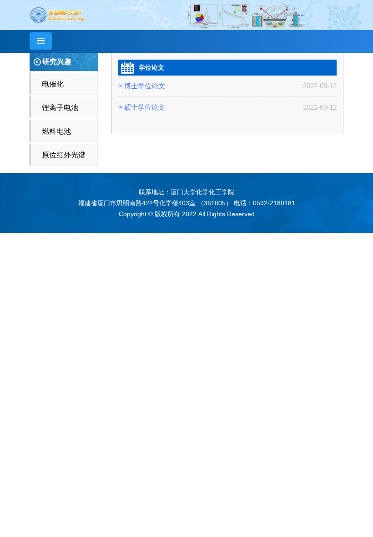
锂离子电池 (60, 107)
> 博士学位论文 (141, 86)
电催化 (53, 84)
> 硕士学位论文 (141, 107)
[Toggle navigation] (41, 41)
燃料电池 (56, 131)
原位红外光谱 (64, 155)
